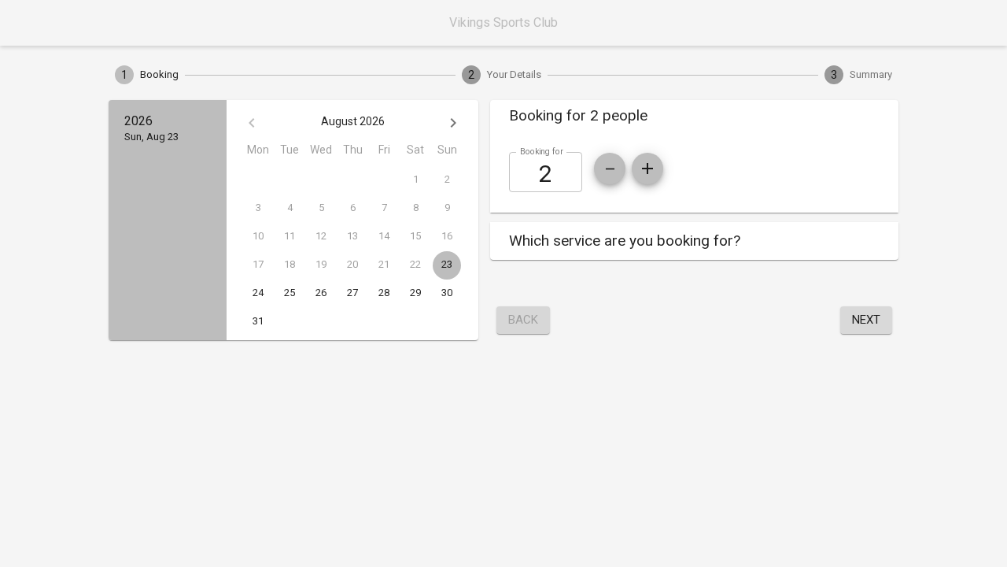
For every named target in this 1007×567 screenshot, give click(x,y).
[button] (694, 116)
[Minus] (609, 168)
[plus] (647, 168)
